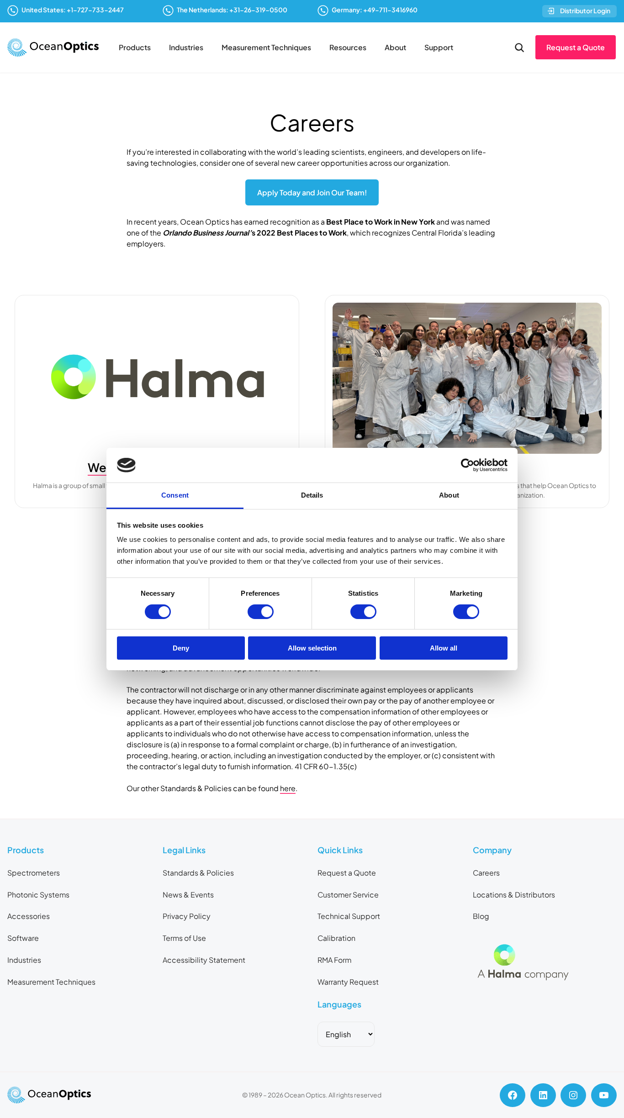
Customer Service (348, 894)
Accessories (28, 916)
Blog (481, 916)
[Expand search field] (519, 47)
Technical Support (348, 916)
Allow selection (312, 648)
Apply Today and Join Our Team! (312, 192)
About (395, 47)
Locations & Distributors (514, 894)
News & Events (188, 894)
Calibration (336, 938)
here (288, 788)
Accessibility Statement (204, 960)
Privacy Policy (187, 916)
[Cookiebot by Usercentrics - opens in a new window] (468, 465)
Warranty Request (348, 982)
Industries (186, 47)
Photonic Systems (38, 894)
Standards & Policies (198, 872)
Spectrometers (33, 872)
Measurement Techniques (266, 47)
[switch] (261, 611)
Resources (347, 47)
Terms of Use (184, 938)
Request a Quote (575, 47)
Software (23, 938)
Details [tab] (312, 495)
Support (438, 47)
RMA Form (334, 960)
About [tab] (449, 495)
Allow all (443, 648)
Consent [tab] (175, 495)
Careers (486, 872)
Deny (181, 648)
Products (135, 47)
